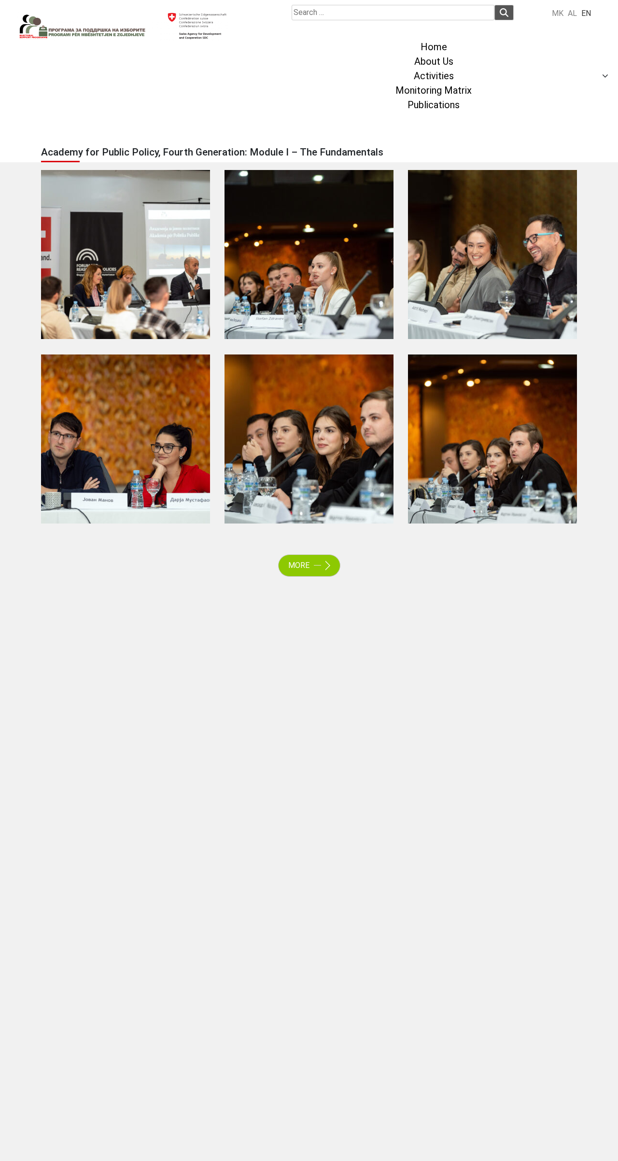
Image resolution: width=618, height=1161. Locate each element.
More (299, 565)
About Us (433, 61)
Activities (434, 76)
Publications (433, 105)
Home (434, 47)
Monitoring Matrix (433, 90)
